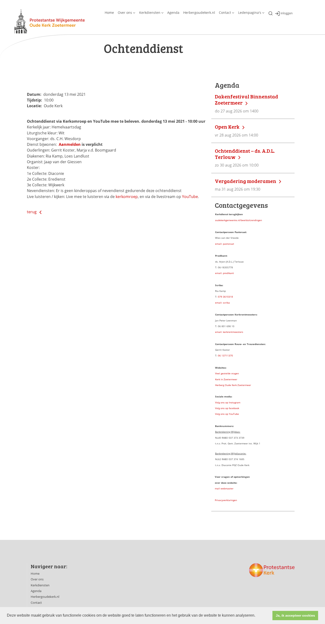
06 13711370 (225, 355)
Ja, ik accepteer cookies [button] (295, 615)
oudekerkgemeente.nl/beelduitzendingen (238, 220)
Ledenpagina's (249, 12)
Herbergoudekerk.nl (199, 12)
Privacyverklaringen (226, 500)
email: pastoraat (224, 243)
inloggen (287, 13)
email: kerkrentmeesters (229, 332)
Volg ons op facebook (227, 408)
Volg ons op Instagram (227, 402)
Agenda (173, 12)
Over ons (125, 12)
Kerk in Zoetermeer (226, 379)
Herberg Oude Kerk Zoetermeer (233, 385)
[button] (257, 616)
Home (109, 12)
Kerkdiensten (149, 12)
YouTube (190, 196)
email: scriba (222, 302)
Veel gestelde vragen (227, 373)
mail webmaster (224, 488)
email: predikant (224, 273)
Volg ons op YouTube (227, 414)
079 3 (221, 296)
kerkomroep (127, 196)
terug (32, 211)
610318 (228, 296)
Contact (225, 12)
